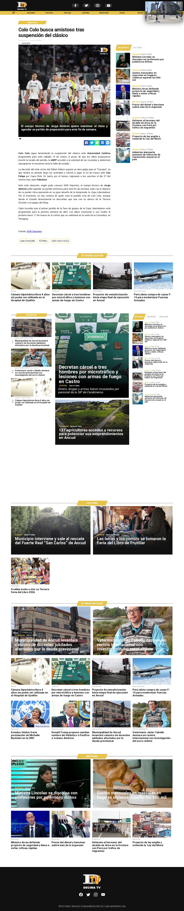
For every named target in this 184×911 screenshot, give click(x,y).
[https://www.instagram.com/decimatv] (96, 896)
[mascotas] (123, 83)
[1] (71, 684)
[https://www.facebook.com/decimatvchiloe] (81, 896)
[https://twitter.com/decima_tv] (88, 896)
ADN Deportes (34, 231)
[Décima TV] (14, 14)
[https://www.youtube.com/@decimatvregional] (103, 896)
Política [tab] (151, 317)
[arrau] (123, 99)
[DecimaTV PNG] (22, 10)
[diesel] (71, 837)
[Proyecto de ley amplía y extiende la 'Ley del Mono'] (152, 837)
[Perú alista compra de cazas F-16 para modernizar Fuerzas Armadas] (152, 684)
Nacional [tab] (139, 317)
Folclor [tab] (163, 317)
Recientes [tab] (123, 47)
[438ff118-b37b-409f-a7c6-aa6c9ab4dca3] (111, 684)
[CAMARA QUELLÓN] (31, 396)
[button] (27, 241)
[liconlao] (123, 67)
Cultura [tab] (138, 47)
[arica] (111, 837)
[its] (123, 162)
